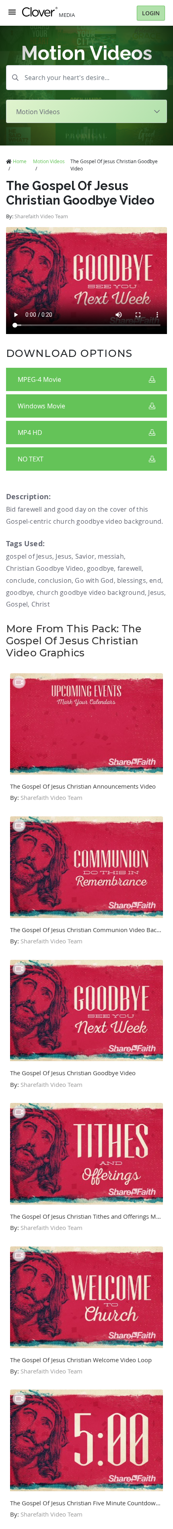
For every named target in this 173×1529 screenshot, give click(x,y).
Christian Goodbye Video (45, 568)
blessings (131, 580)
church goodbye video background (91, 592)
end (155, 580)
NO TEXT (30, 459)
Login (151, 13)
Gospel (17, 604)
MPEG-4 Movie (39, 379)
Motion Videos (49, 161)
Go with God (94, 580)
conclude (20, 580)
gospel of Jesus (29, 556)
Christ (40, 604)
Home (20, 161)
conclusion (55, 580)
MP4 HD (30, 432)
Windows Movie (41, 406)
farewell (129, 568)
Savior (85, 556)
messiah (111, 556)
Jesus (64, 556)
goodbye (100, 568)
